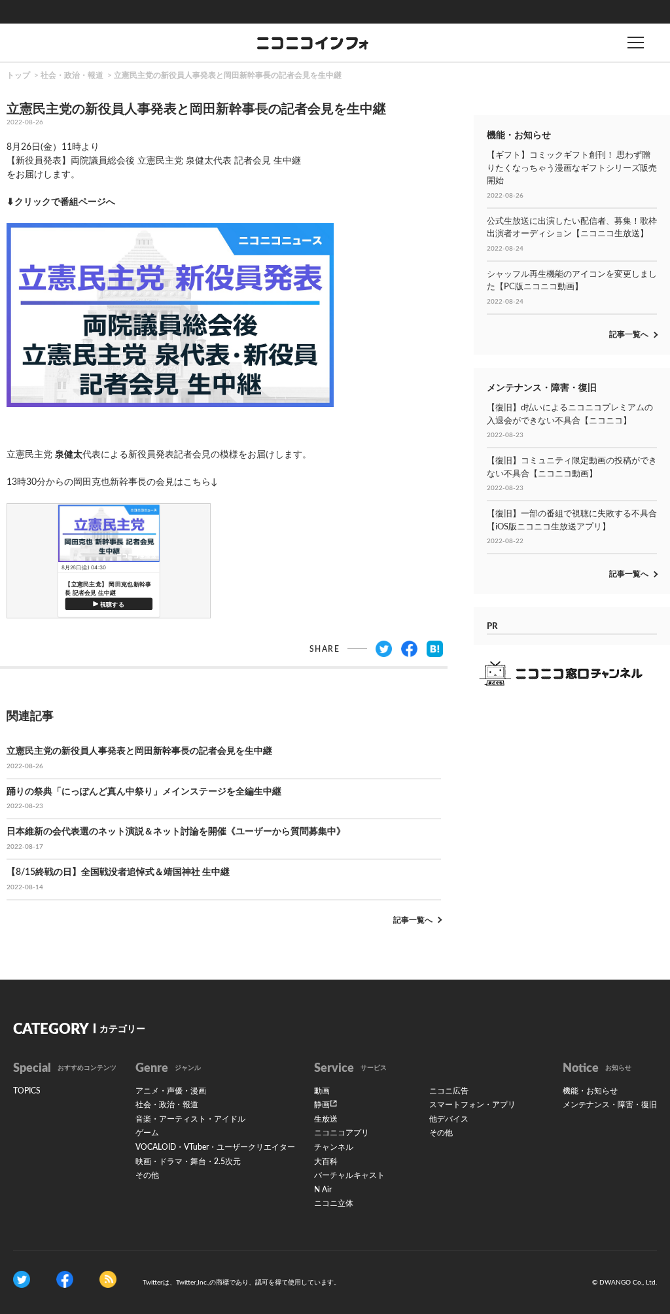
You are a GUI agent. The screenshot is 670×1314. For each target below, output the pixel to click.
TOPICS (27, 1091)
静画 (322, 1105)
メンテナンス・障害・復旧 (610, 1105)
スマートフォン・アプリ (472, 1105)
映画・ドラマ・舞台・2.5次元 (188, 1161)
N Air (323, 1190)
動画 (322, 1091)
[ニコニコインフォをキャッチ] (107, 1279)
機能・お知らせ (590, 1091)
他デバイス (448, 1119)
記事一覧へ (412, 920)
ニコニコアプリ (341, 1133)
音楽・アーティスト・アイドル (190, 1119)
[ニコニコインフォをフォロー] (21, 1279)
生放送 (326, 1119)
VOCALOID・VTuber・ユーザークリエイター (215, 1147)
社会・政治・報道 (72, 75)
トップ (18, 75)
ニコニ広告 (448, 1091)
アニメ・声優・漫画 (170, 1091)
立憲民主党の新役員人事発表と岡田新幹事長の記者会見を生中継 (228, 75)
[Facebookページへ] (64, 1279)
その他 (147, 1175)
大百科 (326, 1161)
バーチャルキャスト (349, 1175)
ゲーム (147, 1133)
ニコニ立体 (333, 1203)
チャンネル (333, 1147)
